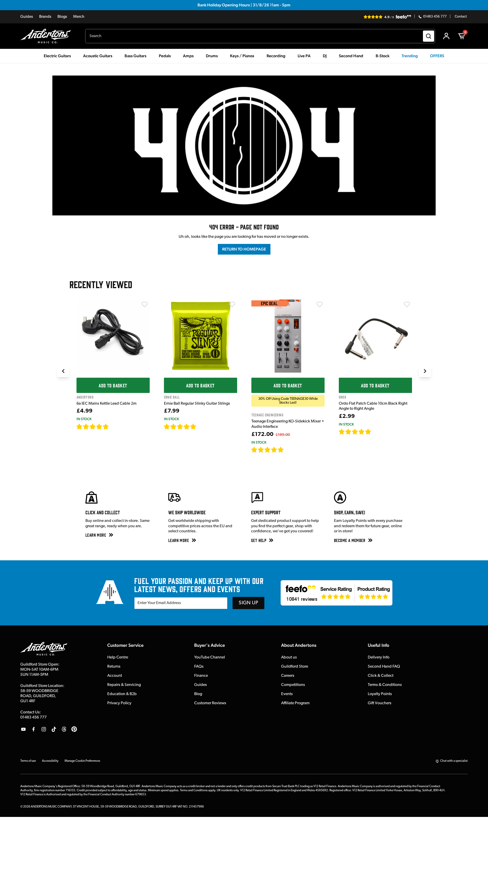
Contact (461, 17)
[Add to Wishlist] (145, 304)
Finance (201, 676)
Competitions (293, 685)
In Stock (84, 419)
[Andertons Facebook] (33, 729)
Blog (198, 694)
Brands (45, 17)
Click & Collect (380, 676)
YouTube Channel (209, 657)
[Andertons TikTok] (54, 729)
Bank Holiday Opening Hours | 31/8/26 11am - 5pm (244, 5)
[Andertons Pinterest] (74, 729)
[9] (287, 450)
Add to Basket (113, 385)
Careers (287, 676)
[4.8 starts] (180, 426)
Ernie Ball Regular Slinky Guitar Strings (197, 404)
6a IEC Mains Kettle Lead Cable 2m (106, 404)
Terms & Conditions (385, 685)
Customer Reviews (210, 703)
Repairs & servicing (124, 685)
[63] (375, 432)
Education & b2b (122, 694)
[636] (114, 426)
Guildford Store (294, 667)
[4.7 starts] (93, 426)
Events (287, 694)
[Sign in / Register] (446, 36)
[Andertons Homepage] (47, 36)
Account (114, 676)
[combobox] (260, 36)
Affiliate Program (295, 703)
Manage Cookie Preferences (82, 760)
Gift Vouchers (379, 703)
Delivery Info (378, 657)
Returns (113, 667)
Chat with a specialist (454, 760)
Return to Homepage (244, 249)
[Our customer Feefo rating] (336, 593)
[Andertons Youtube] (23, 729)
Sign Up (248, 603)
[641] (201, 426)
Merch (78, 17)
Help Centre (117, 657)
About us (289, 657)
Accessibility (50, 760)
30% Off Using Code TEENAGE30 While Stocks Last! (288, 401)
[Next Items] (425, 371)
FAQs (199, 667)
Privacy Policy (119, 703)
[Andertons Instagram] (44, 729)
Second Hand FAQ (384, 667)
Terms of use (28, 760)
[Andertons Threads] (64, 729)
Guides (26, 17)
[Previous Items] (63, 371)
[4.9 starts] (267, 450)
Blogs (62, 17)
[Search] (428, 36)
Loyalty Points (380, 694)
